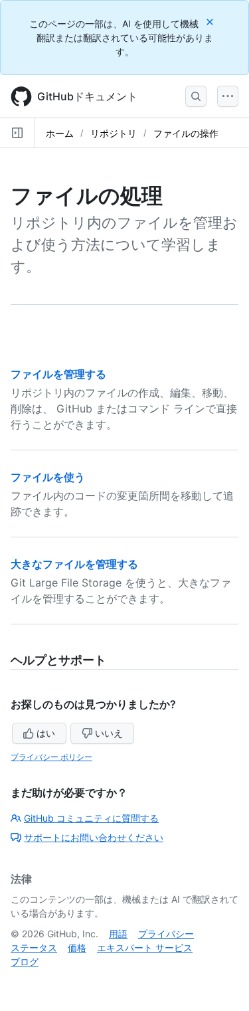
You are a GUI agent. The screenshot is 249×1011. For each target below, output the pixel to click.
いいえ (109, 733)
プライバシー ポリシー (51, 757)
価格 (77, 947)
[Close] (211, 21)
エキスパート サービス (145, 947)
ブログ (25, 961)
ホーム (60, 133)
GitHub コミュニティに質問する (91, 818)
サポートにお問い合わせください (93, 837)
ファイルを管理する (58, 374)
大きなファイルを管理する (74, 564)
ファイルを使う (48, 477)
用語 (118, 933)
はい (46, 733)
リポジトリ (113, 133)
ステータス (34, 947)
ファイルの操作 (185, 133)
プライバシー (166, 933)
